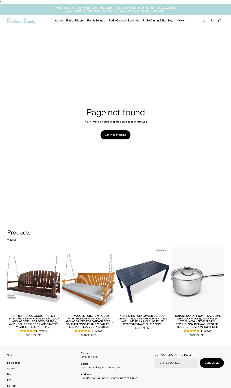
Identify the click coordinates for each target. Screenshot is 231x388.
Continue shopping (115, 134)
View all (11, 239)
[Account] (212, 21)
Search (11, 368)
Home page (13, 362)
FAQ (9, 380)
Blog (9, 374)
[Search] (204, 21)
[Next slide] (54, 280)
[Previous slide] (12, 280)
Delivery (11, 385)
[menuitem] (180, 20)
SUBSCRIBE (212, 362)
